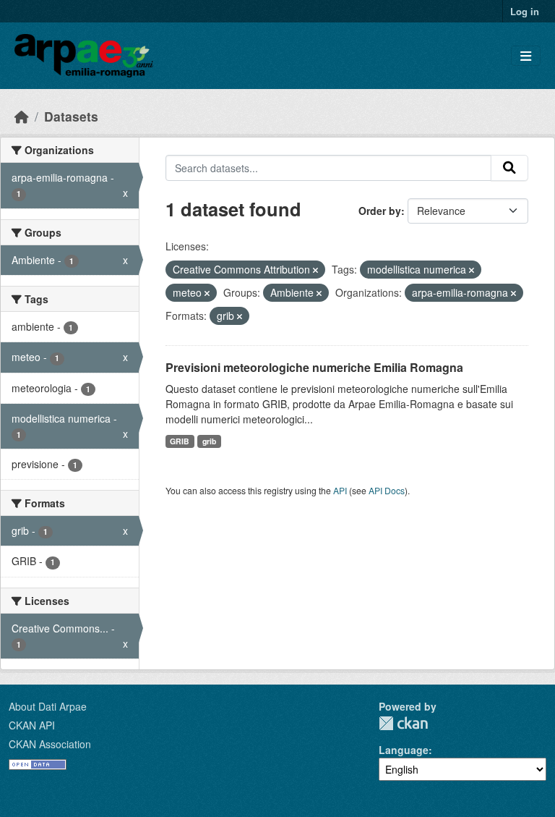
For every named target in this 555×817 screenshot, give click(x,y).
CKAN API (32, 725)
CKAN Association (50, 744)
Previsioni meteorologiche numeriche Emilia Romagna (314, 367)
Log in (524, 11)
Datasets (71, 116)
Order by (379, 210)
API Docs (387, 490)
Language (404, 749)
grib (209, 441)
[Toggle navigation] (526, 56)
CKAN (403, 723)
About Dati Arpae (48, 706)
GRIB (179, 441)
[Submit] (509, 168)
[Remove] (315, 270)
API (340, 490)
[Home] (21, 116)
